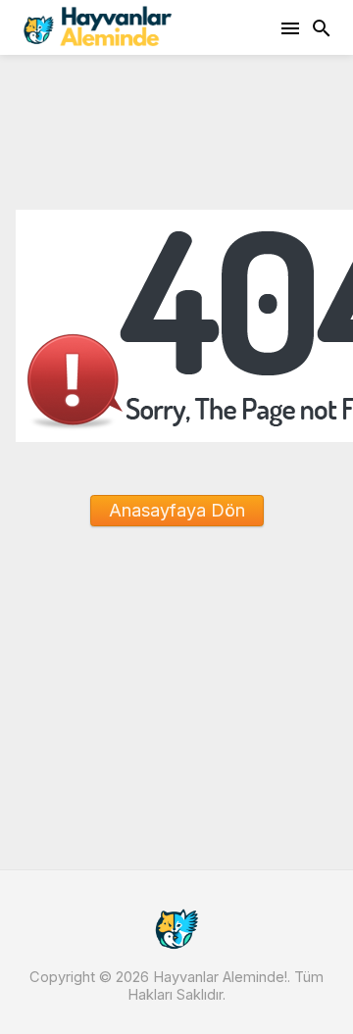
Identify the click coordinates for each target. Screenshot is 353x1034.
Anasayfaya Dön (177, 510)
